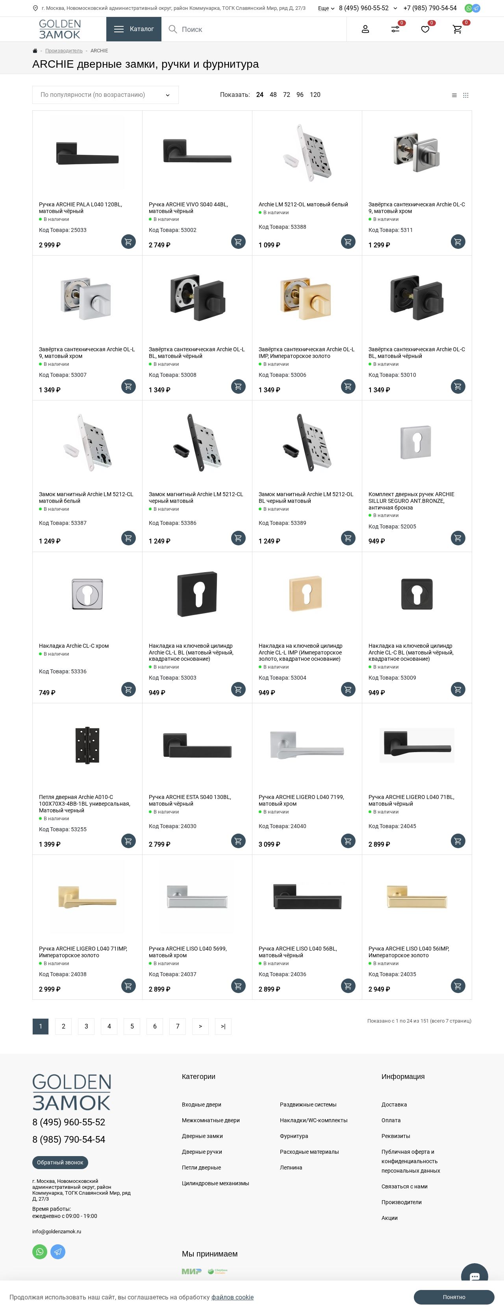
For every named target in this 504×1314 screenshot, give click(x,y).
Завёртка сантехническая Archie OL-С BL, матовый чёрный (417, 352)
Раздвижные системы (308, 1104)
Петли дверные (201, 1167)
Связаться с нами (405, 1186)
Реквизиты (396, 1136)
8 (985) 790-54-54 (68, 1139)
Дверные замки (202, 1136)
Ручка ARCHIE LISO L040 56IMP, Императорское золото (409, 951)
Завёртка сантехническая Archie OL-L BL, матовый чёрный (197, 352)
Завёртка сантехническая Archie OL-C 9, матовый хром (417, 207)
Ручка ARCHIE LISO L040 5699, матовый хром (188, 951)
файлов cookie (232, 1297)
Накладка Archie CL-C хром (74, 646)
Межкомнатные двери (211, 1120)
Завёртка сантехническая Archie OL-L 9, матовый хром (87, 352)
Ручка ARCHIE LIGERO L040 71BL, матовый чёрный (411, 800)
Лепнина (291, 1167)
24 (259, 94)
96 (300, 94)
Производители (402, 1202)
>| (223, 1026)
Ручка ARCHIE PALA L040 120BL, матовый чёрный (80, 207)
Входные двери (201, 1104)
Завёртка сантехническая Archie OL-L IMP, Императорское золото (307, 352)
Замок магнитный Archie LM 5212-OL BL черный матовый (306, 497)
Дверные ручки (202, 1152)
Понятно (454, 1297)
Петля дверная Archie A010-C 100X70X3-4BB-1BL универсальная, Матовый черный (84, 804)
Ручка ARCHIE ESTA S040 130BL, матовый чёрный (190, 800)
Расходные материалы (309, 1152)
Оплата (391, 1120)
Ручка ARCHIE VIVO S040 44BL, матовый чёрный (188, 207)
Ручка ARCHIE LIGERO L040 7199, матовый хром (301, 800)
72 (286, 94)
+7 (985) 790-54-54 (430, 8)
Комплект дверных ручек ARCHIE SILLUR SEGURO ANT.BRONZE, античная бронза (411, 501)
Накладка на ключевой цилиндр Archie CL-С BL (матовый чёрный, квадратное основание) (411, 652)
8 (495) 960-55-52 (364, 8)
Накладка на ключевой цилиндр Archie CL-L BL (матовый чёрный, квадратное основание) (191, 652)
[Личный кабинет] (365, 28)
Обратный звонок (60, 1162)
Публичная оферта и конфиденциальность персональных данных (411, 1161)
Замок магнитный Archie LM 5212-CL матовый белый (86, 497)
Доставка (394, 1104)
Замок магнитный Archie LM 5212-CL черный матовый (196, 497)
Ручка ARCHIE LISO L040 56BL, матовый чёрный (298, 951)
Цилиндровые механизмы (215, 1183)
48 (273, 94)
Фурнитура (294, 1136)
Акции (390, 1218)
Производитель (64, 51)
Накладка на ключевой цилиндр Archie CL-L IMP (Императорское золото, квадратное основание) (301, 652)
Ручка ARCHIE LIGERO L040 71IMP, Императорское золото (83, 951)
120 (315, 94)
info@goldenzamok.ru (56, 1231)
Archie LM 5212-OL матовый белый (303, 204)
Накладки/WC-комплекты (314, 1120)
